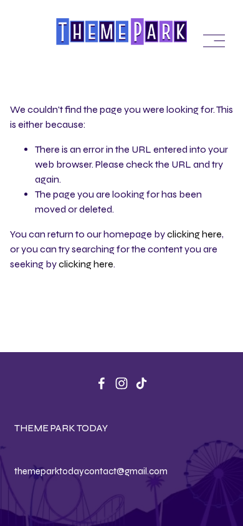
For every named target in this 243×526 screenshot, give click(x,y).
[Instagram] (121, 383)
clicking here (194, 234)
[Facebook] (101, 383)
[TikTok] (141, 383)
